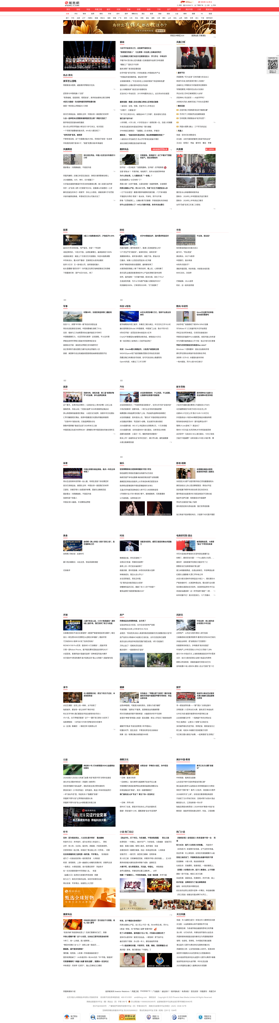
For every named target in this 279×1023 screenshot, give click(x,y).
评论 (75, 14)
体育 (138, 9)
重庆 (163, 18)
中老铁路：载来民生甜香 (186, 777)
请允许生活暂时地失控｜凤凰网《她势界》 (79, 782)
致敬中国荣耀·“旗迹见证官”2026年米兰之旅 (80, 425)
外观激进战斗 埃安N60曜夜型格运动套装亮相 (193, 417)
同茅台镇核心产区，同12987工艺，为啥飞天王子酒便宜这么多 (144, 188)
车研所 (184, 306)
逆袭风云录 (107, 862)
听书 (65, 831)
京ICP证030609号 (100, 1006)
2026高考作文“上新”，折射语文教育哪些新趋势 (194, 794)
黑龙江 (102, 18)
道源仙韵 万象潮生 (198, 36)
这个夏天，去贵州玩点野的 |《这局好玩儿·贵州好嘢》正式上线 (87, 405)
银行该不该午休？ (127, 118)
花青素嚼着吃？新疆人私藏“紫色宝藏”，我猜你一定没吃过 (86, 961)
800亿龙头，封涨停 (183, 273)
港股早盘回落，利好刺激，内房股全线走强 (192, 268)
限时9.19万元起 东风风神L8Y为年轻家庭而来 (193, 430)
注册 (208, 5)
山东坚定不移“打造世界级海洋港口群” (191, 782)
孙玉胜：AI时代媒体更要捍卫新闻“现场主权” (193, 139)
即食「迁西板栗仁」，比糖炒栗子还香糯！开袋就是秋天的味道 (144, 200)
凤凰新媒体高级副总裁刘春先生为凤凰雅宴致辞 (195, 936)
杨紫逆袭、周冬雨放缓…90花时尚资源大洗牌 (137, 570)
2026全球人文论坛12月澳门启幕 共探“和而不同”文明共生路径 (87, 777)
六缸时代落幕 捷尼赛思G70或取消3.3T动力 (193, 405)
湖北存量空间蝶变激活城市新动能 (133, 143)
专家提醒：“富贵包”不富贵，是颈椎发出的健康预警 (139, 709)
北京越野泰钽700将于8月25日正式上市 (191, 409)
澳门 (67, 18)
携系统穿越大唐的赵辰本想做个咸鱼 (134, 862)
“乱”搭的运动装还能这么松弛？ (132, 583)
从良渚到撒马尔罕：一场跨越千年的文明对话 (193, 718)
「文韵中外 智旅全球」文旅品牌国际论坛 (79, 421)
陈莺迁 (186, 143)
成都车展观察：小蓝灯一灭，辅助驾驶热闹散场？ (139, 434)
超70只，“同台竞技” (184, 252)
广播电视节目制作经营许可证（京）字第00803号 (128, 1006)
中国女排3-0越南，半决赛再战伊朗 (76, 502)
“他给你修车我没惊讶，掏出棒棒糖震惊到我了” (146, 135)
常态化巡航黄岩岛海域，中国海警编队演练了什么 (82, 328)
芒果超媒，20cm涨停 (184, 281)
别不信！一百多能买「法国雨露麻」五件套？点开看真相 (141, 167)
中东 (72, 18)
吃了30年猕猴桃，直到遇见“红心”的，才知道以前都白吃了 (142, 933)
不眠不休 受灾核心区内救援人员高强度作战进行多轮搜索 (142, 60)
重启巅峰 (100, 838)
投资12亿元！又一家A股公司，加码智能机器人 (81, 264)
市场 (178, 229)
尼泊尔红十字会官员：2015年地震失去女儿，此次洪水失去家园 (144, 93)
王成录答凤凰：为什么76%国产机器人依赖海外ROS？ (140, 281)
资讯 (68, 9)
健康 (193, 14)
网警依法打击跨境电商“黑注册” (188, 566)
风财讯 (179, 614)
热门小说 (180, 831)
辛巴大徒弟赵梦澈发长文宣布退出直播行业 (192, 554)
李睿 (209, 143)
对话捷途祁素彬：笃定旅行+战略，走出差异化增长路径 (141, 421)
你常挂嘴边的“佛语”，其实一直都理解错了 (136, 790)
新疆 (96, 18)
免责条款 (185, 991)
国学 (126, 14)
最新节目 (181, 73)
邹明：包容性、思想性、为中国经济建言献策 (194, 940)
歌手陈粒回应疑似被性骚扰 (73, 122)
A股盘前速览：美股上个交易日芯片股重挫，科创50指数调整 (86, 256)
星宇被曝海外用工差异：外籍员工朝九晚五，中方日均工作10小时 (145, 324)
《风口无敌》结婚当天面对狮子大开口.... (192, 894)
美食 (159, 14)
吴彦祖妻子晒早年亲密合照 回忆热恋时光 (192, 489)
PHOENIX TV (189, 5)
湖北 (147, 18)
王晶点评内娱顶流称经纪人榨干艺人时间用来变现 (139, 490)
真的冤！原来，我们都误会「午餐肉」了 (135, 950)
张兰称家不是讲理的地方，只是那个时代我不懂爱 (195, 514)
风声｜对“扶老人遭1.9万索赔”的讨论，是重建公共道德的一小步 (87, 188)
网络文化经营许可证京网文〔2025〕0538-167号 (167, 1006)
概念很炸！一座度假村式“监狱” (132, 649)
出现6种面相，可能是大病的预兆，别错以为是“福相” (140, 705)
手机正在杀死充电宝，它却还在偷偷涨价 (192, 332)
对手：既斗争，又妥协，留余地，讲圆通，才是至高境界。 (86, 846)
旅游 (151, 14)
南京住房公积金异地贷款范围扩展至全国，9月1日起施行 (142, 641)
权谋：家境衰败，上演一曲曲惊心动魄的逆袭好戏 (82, 862)
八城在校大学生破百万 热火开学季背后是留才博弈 (139, 139)
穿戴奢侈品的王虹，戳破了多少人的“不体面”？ (138, 587)
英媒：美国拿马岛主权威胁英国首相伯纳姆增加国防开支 (85, 353)
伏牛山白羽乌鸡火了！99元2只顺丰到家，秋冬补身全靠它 (142, 205)
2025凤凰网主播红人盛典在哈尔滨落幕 (192, 965)
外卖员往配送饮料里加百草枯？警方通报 (135, 126)
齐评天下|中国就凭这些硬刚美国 (192, 114)
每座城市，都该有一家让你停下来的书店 (79, 709)
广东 (119, 18)
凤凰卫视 (98, 9)
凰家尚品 (209, 9)
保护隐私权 (175, 991)
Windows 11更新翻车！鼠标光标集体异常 (192, 349)
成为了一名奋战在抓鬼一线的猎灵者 (77, 858)
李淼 (192, 143)
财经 (78, 9)
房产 (169, 9)
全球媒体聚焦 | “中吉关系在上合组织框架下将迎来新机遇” (142, 81)
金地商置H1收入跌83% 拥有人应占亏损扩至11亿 (195, 666)
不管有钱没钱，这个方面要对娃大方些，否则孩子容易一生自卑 (87, 139)
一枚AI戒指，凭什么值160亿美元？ (190, 361)
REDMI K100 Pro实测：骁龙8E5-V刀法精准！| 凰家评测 (85, 645)
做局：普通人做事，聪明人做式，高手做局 (136, 846)
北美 (78, 18)
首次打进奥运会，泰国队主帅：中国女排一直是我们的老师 (86, 114)
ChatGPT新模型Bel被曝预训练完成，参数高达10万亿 (140, 337)
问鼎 (108, 850)
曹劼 (204, 143)
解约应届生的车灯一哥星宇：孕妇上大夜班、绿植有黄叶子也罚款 (88, 192)
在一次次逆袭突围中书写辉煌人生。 (77, 871)
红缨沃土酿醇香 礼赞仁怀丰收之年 (189, 574)
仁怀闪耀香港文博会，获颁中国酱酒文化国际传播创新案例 (86, 417)
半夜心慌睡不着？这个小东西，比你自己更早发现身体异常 (86, 937)
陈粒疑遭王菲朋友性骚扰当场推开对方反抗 (136, 473)
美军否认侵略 (69, 81)
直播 (67, 14)
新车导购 (180, 386)
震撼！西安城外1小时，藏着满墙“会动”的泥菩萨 (138, 811)
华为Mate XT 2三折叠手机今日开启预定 (191, 328)
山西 (180, 18)
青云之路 (165, 838)
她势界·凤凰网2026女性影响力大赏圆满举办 (194, 953)
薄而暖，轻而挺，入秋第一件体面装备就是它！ (81, 953)
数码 (101, 14)
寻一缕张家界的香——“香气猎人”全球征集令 (193, 705)
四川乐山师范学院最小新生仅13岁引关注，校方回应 (83, 126)
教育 (185, 14)
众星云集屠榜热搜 (127, 442)
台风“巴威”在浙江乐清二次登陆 (188, 204)
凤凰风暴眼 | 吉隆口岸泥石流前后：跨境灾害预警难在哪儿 (86, 175)
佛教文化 (135, 14)
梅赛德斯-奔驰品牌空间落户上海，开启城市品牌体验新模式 (143, 413)
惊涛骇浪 (104, 854)
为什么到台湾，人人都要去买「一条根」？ (136, 176)
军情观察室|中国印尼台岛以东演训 (190, 89)
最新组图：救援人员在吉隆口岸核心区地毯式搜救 (139, 102)
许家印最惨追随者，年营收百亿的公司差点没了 (81, 196)
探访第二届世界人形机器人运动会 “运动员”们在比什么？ (185, 187)
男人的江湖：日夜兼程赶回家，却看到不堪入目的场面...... (142, 858)
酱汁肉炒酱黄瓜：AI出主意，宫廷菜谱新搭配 (80, 562)
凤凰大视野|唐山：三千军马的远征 (193, 126)
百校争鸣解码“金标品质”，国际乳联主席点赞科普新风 (84, 786)
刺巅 (96, 875)
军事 (128, 9)
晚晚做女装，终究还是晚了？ (131, 558)
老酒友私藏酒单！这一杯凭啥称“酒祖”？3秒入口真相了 (197, 591)
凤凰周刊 (203, 991)
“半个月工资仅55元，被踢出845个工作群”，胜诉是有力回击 (143, 114)
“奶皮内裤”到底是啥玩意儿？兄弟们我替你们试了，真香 (85, 932)
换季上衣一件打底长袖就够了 (131, 566)
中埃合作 (163, 56)
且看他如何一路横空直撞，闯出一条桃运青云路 (138, 850)
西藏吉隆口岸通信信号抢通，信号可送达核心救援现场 (141, 357)
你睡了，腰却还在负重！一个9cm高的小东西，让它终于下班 (196, 558)
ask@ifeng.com (140, 997)
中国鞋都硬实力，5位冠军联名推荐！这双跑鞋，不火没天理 (86, 337)
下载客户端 (200, 5)
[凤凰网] (72, 5)
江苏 (130, 18)
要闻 (122, 42)
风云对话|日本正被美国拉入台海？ (190, 93)
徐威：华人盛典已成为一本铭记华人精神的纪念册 (196, 920)
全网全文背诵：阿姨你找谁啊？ (132, 562)
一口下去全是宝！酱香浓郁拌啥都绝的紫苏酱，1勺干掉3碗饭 (143, 192)
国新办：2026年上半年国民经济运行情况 (192, 196)
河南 (141, 18)
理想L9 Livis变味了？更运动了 (188, 425)
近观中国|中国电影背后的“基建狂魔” (193, 110)
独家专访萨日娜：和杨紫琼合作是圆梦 (191, 498)
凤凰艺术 (212, 991)
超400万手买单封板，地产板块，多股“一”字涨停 (82, 248)
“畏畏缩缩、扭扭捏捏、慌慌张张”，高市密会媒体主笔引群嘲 (86, 97)
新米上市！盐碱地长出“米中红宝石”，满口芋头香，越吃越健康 (144, 438)
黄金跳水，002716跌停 (185, 256)
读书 (117, 14)
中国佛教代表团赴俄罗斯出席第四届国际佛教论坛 (139, 786)
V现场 (128, 306)
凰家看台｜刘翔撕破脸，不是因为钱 (77, 167)
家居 (168, 14)
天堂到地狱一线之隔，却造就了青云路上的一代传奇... (84, 850)
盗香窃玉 (152, 862)
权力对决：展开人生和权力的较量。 (190, 845)
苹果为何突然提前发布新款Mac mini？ (191, 345)
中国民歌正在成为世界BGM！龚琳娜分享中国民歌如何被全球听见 (88, 430)
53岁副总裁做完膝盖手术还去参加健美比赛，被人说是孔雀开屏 (87, 184)
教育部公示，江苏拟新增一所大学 (189, 802)
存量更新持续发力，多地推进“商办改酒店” (192, 645)
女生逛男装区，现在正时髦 (130, 578)
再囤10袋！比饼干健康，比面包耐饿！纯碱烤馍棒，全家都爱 (143, 184)
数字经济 (209, 18)
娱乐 (108, 9)
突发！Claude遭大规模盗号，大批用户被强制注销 (139, 349)
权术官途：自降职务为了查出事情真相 (191, 882)
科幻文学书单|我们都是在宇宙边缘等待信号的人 (82, 713)
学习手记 (154, 56)
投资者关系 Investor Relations (117, 991)
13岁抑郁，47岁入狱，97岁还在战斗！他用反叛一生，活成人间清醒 (146, 122)
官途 (156, 846)
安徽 (114, 18)
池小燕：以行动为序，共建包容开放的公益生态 (195, 932)
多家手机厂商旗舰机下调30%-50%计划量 (192, 324)
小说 (199, 9)
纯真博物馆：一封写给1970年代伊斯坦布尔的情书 (82, 722)
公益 (176, 14)
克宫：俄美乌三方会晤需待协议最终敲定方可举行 (82, 332)
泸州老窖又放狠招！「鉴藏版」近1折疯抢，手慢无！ (140, 131)
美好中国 (189, 9)
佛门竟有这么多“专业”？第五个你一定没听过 (137, 794)
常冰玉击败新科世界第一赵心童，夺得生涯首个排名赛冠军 (86, 481)
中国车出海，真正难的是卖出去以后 (78, 67)
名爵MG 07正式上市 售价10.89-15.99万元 (192, 413)
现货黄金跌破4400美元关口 (187, 248)
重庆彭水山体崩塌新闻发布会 (187, 192)
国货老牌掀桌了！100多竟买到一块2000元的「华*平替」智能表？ (88, 957)
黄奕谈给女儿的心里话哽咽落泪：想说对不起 (193, 485)
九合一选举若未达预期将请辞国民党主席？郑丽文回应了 (85, 118)
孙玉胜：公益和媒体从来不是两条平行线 (192, 924)
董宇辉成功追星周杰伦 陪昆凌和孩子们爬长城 (194, 494)
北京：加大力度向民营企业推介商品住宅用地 (193, 658)
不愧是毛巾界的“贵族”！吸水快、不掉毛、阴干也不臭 (140, 196)
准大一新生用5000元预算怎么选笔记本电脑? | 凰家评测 (84, 637)
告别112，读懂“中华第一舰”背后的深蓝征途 (80, 324)
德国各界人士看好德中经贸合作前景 (134, 85)
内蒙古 (90, 18)
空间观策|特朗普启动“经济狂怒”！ (192, 118)
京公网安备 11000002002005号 (143, 1001)
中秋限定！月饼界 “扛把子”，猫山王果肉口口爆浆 (82, 966)
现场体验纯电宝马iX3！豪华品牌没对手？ (192, 421)
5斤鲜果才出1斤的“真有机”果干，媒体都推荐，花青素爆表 (142, 494)
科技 (88, 9)
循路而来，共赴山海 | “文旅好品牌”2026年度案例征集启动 (86, 409)
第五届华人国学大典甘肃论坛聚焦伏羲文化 (193, 945)
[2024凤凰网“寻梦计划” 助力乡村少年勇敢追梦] (205, 2)
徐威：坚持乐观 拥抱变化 (186, 135)
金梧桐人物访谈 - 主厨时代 (73, 554)
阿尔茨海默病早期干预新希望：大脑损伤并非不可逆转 (141, 713)
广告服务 (156, 991)
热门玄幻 (129, 831)
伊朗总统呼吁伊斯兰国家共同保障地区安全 (79, 341)
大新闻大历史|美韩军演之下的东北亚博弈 (192, 102)
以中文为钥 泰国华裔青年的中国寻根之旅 (192, 713)
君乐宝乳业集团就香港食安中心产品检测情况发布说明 (141, 273)
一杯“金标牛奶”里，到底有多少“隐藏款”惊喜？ (81, 794)
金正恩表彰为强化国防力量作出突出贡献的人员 (81, 349)
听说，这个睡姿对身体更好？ (131, 921)
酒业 (143, 14)
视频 (179, 9)
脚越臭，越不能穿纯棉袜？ (73, 949)
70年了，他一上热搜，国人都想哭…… (78, 941)
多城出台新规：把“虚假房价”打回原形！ (191, 641)
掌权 (105, 842)
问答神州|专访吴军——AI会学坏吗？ (190, 97)
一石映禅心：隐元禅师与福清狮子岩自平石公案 (138, 782)
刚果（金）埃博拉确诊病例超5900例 (134, 734)
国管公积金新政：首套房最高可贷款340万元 (193, 662)
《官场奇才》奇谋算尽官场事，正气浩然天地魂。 (195, 849)
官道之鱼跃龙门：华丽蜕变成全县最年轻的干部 (194, 857)
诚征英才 (165, 991)
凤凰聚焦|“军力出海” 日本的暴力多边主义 (192, 77)
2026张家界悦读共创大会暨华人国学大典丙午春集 (196, 957)
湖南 (152, 18)
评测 (109, 14)
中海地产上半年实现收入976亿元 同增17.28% (194, 649)
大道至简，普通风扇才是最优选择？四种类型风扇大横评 (85, 654)
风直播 (179, 149)
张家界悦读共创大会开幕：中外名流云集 (192, 961)
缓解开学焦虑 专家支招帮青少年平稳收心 (136, 726)
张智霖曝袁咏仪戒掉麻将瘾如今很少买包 (135, 469)
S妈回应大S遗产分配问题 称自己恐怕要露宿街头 (195, 481)
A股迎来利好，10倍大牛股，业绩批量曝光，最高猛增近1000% (87, 252)
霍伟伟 (198, 143)
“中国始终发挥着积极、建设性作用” (133, 77)
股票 (92, 14)
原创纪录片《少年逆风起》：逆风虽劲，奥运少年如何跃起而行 (87, 790)
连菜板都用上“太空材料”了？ (131, 180)
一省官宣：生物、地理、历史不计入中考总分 (137, 106)
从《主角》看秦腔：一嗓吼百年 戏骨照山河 (80, 726)
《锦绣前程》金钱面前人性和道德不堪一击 (194, 838)
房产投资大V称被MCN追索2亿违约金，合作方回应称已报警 (143, 637)
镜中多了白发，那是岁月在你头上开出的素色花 (138, 806)
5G (202, 14)
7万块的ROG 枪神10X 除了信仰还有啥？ (78, 641)
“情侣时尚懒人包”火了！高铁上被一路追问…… (81, 945)
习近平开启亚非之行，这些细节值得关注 (135, 48)
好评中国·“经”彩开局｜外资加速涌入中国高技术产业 (140, 73)
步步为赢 (163, 875)
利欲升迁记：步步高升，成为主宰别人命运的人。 (82, 842)
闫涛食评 (66, 570)
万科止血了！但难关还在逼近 (131, 645)
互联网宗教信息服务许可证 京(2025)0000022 (119, 1010)
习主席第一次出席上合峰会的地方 (148, 52)
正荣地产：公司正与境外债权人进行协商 (192, 633)
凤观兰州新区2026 (177, 36)
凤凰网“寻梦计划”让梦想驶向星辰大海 (77, 798)
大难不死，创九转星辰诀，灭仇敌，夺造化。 (137, 866)
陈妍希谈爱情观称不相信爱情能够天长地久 (136, 485)
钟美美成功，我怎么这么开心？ (132, 574)
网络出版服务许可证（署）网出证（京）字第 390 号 (107, 1001)
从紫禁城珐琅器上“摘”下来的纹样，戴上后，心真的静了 (141, 269)
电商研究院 (181, 535)
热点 (65, 75)
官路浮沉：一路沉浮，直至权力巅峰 (134, 854)
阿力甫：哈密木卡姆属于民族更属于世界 (192, 730)
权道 (94, 871)
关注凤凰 (181, 914)
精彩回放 (181, 106)
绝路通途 (159, 866)
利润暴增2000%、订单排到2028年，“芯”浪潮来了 (139, 285)
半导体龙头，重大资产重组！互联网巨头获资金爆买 (83, 260)
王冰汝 (179, 143)
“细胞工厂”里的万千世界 (129, 64)
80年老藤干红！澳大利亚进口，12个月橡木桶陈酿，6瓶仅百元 (200, 595)
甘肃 (191, 18)
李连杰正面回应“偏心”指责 (186, 502)
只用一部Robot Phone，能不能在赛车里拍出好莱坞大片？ (86, 649)
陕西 (185, 18)
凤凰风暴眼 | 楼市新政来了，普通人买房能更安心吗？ (141, 248)
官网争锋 (152, 854)
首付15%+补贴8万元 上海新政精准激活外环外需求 (195, 654)
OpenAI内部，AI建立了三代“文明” (133, 361)
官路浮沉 (168, 842)
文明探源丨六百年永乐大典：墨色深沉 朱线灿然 (194, 709)
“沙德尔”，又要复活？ (128, 110)
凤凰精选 (67, 149)
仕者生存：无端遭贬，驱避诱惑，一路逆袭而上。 (195, 865)
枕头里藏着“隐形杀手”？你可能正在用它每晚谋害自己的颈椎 (86, 269)
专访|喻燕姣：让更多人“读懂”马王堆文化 (192, 722)
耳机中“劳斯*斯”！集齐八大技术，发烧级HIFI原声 (195, 790)
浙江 (196, 18)
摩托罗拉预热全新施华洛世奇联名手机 (191, 353)
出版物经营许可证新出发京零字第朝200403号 (174, 1001)
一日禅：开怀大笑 (127, 802)
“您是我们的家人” (127, 52)
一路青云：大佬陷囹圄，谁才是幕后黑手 (79, 866)
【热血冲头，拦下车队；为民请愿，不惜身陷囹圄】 (140, 838)
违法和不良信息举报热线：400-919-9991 (116, 997)
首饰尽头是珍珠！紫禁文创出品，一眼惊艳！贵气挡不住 (141, 937)
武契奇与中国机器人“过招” (73, 93)
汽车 (159, 9)
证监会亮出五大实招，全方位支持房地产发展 (137, 625)
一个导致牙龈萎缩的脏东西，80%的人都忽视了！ (82, 131)
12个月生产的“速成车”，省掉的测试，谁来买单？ (139, 252)
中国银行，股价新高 (184, 260)
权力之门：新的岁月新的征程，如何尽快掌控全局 (82, 879)
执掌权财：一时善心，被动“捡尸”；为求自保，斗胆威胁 (141, 842)
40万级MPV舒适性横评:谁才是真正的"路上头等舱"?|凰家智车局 (88, 658)
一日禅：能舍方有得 (127, 777)
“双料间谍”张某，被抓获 (72, 135)
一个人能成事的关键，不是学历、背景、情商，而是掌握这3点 (144, 945)
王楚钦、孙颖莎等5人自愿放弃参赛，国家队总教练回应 (84, 489)
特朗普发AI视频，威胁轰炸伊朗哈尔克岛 (78, 85)
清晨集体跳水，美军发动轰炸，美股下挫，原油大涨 (140, 256)
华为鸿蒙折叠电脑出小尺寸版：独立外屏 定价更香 (195, 341)
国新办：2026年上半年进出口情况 (189, 200)
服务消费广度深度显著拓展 (130, 68)
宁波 (202, 18)
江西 (158, 18)
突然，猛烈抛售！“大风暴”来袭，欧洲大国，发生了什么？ (142, 277)
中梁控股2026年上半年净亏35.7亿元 (134, 629)
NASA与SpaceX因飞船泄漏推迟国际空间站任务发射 (140, 353)
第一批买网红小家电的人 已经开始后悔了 (136, 341)
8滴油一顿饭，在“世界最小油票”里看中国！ (137, 929)
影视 (178, 463)
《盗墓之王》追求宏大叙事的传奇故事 (78, 875)
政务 (149, 9)
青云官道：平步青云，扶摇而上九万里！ (79, 883)
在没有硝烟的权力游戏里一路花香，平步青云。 (81, 854)
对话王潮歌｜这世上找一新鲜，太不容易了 (79, 705)
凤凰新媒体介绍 (69, 991)
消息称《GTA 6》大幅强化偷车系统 (190, 357)
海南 (108, 18)
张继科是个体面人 (70, 498)
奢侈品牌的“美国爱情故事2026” (132, 591)
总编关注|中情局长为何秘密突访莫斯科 (191, 85)
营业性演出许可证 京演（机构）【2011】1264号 (158, 1010)
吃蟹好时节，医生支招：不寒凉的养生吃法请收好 (139, 730)
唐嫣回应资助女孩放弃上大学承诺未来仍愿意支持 (139, 481)
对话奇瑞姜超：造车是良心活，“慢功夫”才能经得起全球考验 (143, 417)
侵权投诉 (152, 997)
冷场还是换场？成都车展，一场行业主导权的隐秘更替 (141, 409)
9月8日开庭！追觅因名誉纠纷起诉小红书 (135, 332)
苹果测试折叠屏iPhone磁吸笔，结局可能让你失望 (195, 337)
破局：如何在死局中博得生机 (187, 886)
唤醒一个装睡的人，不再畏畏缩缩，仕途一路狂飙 (139, 875)
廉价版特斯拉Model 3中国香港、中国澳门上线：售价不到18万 (144, 328)
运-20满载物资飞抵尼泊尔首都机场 (133, 89)
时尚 (118, 9)
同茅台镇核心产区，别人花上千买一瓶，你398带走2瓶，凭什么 (144, 925)
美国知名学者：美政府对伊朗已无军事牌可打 (80, 345)
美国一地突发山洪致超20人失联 (75, 106)
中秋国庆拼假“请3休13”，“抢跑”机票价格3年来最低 (83, 143)
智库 (84, 14)
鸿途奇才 (99, 866)
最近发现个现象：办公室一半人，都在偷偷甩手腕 (139, 941)
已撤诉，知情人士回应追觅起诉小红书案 (135, 260)
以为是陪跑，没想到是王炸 (130, 498)
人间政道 (96, 858)
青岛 (174, 18)
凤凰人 (180, 131)
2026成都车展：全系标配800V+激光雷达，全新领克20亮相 (143, 430)
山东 (169, 18)
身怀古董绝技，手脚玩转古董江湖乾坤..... (136, 871)
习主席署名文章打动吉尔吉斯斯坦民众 (135, 56)
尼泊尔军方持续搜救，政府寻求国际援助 (193, 66)
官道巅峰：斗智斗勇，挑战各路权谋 (190, 861)
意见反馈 (194, 991)
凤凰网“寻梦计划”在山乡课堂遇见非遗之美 (79, 802)
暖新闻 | (123, 135)
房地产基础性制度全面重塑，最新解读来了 (136, 264)
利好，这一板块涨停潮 (185, 285)
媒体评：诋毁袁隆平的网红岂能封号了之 (192, 562)
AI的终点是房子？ (183, 264)
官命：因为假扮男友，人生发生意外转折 (79, 838)
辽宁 (83, 18)
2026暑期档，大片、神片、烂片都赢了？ (79, 180)
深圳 (125, 18)
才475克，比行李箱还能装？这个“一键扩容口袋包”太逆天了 (86, 718)
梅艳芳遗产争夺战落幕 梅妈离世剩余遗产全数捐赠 (139, 477)
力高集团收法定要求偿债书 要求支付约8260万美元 (196, 637)
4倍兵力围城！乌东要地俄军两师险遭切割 (79, 102)
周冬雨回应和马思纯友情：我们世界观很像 (192, 506)
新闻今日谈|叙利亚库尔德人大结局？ (190, 81)
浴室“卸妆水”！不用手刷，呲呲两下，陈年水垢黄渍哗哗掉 (142, 171)
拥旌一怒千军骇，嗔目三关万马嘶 (189, 874)
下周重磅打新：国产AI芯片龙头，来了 (78, 273)
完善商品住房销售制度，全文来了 (133, 621)
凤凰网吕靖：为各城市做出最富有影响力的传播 (195, 928)
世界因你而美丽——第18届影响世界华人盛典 (206, 187)
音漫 (210, 14)
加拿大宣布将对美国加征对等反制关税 (192, 174)
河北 (136, 18)
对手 (155, 871)
